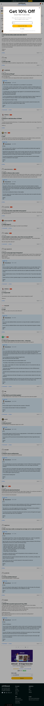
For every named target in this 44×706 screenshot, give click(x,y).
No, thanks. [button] (22, 28)
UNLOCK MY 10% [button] (22, 26)
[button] (39, 7)
